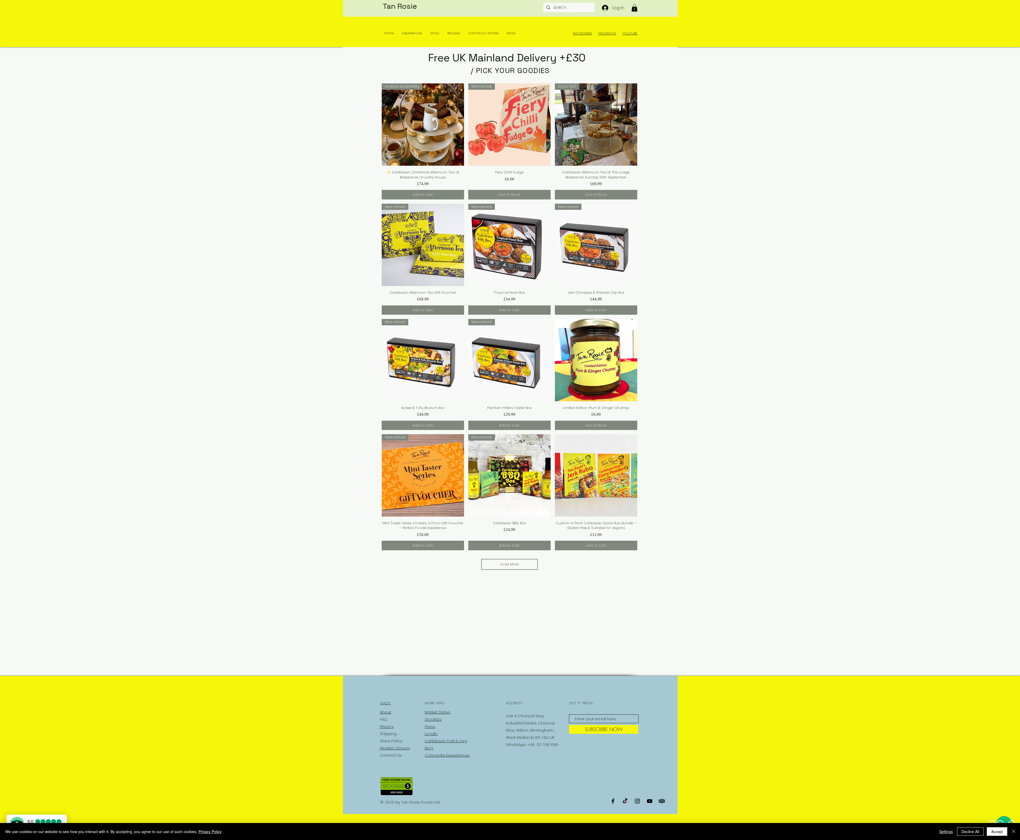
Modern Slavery (395, 748)
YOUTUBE (630, 33)
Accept (997, 831)
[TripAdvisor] (661, 801)
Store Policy (391, 741)
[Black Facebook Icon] (613, 801)
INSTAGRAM (582, 33)
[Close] (1013, 831)
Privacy (387, 726)
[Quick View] (596, 360)
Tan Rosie (400, 6)
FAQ (383, 719)
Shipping (388, 733)
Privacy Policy (210, 831)
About (385, 712)
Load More (509, 564)
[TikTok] (625, 801)
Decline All (970, 831)
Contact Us (391, 755)
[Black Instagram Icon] (637, 801)
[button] (634, 7)
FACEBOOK (607, 33)
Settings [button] (946, 831)
